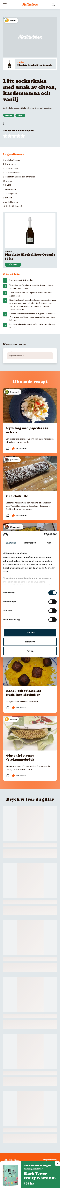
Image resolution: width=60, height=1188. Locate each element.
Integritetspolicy (50, 1160)
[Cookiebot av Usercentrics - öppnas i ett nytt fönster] (44, 535)
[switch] (52, 601)
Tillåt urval (30, 641)
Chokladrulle (17, 496)
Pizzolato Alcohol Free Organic (34, 65)
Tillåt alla (30, 632)
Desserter (8, 115)
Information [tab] (30, 542)
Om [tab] (49, 542)
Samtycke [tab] (11, 542)
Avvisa (30, 651)
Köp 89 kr (13, 265)
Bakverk (20, 115)
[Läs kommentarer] (5, 123)
